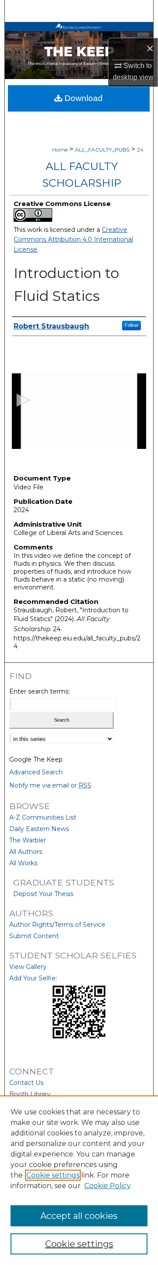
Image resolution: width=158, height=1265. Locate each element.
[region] (79, 1180)
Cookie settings (52, 1175)
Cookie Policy (107, 1186)
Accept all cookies (79, 1216)
